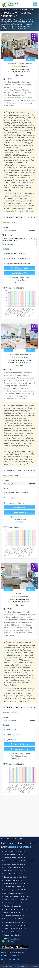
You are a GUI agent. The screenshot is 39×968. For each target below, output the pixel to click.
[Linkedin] (18, 959)
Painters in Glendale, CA (12, 912)
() (24, 66)
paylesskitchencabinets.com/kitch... (18, 264)
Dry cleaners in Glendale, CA (13, 867)
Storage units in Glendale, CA (13, 932)
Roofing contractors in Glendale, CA (16, 925)
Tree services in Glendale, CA (13, 935)
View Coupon (7, 244)
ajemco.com (11, 740)
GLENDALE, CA (15, 10)
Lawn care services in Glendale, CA (15, 899)
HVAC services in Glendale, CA (14, 887)
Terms (11, 962)
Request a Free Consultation (17, 493)
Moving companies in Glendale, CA (15, 909)
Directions (27, 72)
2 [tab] (17, 54)
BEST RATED (5, 10)
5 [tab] (22, 54)
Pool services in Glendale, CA (13, 919)
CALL (8, 59)
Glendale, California (19, 846)
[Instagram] (10, 959)
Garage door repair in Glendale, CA (15, 877)
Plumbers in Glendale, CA (12, 906)
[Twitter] (6, 959)
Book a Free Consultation (16, 253)
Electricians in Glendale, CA (13, 903)
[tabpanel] (19, 46)
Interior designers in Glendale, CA (15, 890)
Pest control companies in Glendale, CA (17, 916)
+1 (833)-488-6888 (14, 955)
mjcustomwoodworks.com (16, 503)
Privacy (4, 962)
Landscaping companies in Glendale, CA (17, 896)
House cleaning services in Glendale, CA (17, 883)
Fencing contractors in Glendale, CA (16, 870)
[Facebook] (2, 959)
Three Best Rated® (18, 966)
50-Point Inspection (24, 23)
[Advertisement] (19, 816)
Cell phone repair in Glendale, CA (15, 854)
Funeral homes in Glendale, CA (14, 874)
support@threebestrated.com (17, 952)
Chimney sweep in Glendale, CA (14, 858)
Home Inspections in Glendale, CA (15, 922)
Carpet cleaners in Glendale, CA (14, 851)
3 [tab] (19, 54)
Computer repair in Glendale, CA (14, 864)
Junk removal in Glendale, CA (13, 893)
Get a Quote (11, 729)
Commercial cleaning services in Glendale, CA (19, 861)
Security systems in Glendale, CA (15, 929)
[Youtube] (14, 959)
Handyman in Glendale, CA (13, 880)
